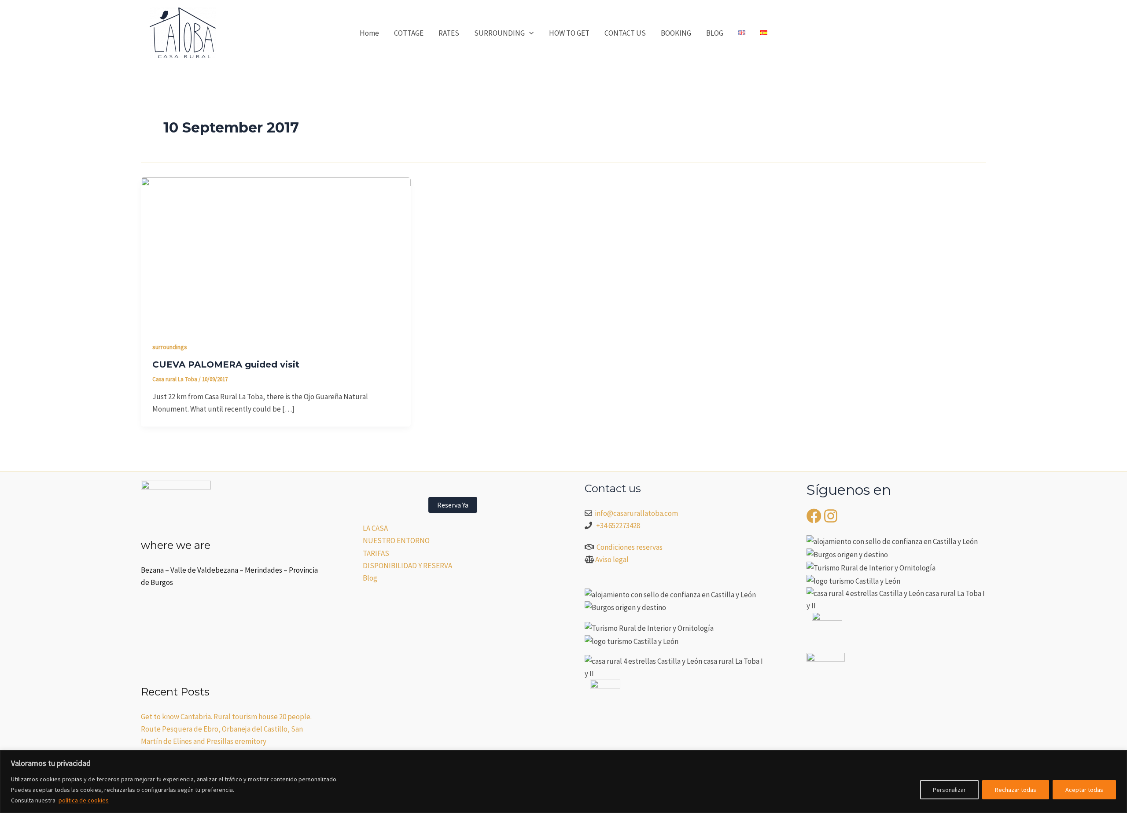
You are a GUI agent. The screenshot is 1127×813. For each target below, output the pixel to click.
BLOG (714, 33)
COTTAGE (409, 33)
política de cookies (84, 800)
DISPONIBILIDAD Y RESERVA (407, 565)
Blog (370, 578)
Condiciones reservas (630, 547)
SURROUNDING (499, 33)
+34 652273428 (618, 525)
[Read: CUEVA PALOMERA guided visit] (276, 252)
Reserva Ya (452, 504)
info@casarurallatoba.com (637, 513)
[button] (529, 33)
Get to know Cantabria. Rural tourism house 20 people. (226, 716)
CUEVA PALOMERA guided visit (225, 364)
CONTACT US (625, 33)
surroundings (169, 347)
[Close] (1117, 757)
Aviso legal (612, 559)
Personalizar (949, 790)
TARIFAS (376, 553)
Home (369, 33)
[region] (563, 781)
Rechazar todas (1015, 790)
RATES (448, 33)
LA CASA (375, 528)
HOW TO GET (569, 33)
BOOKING (676, 33)
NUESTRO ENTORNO (396, 540)
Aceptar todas (1084, 790)
